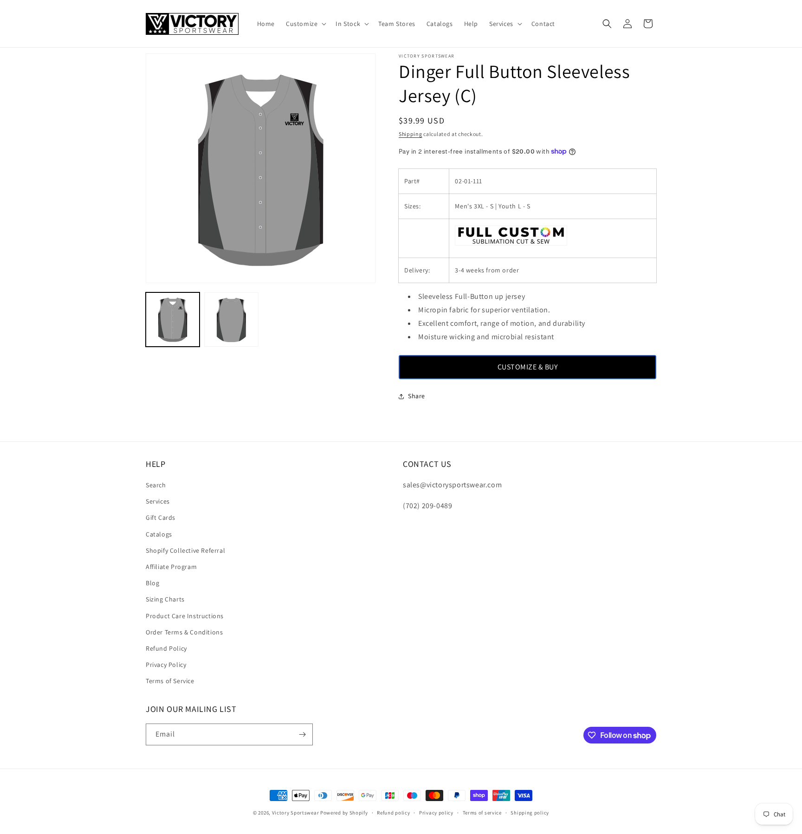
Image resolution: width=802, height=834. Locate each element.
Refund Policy (166, 648)
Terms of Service (170, 681)
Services (158, 501)
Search (156, 485)
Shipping (410, 133)
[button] (305, 23)
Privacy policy (436, 812)
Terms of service (482, 812)
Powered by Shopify (344, 812)
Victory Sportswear (295, 812)
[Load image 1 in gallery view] (173, 319)
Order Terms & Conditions (184, 632)
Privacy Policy (166, 664)
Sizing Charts (165, 599)
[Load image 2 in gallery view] (231, 319)
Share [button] (416, 396)
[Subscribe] (302, 734)
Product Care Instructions (185, 616)
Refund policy (393, 812)
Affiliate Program (171, 566)
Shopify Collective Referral (185, 550)
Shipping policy (530, 812)
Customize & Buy (528, 367)
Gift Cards (160, 517)
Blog (152, 583)
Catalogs (159, 534)
